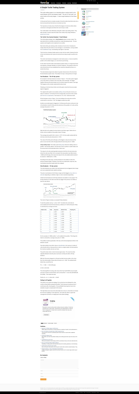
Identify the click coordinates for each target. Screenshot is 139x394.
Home (98, 392)
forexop (67, 127)
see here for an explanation (47, 95)
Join (91, 0)
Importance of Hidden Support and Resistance (50, 328)
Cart (87, 0)
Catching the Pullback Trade (47, 335)
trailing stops (61, 144)
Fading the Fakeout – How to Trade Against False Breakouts (52, 348)
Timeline (81, 392)
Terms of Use (94, 392)
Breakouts (45, 323)
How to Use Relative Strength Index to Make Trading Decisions (53, 331)
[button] (97, 3)
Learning (69, 3)
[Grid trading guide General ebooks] (90, 20)
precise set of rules (44, 34)
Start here (53, 3)
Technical (64, 3)
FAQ (84, 392)
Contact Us (77, 392)
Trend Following (50, 323)
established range (47, 49)
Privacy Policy (88, 392)
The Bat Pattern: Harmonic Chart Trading (49, 345)
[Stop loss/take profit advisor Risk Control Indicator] (90, 25)
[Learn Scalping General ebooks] (90, 30)
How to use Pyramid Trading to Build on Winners (50, 342)
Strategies (58, 3)
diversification (62, 245)
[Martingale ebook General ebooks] (90, 15)
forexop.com (47, 233)
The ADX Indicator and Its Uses (47, 339)
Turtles (55, 323)
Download (46, 314)
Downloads (74, 3)
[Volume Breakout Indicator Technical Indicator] (90, 35)
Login (89, 0)
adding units (62, 91)
